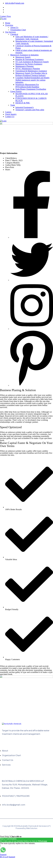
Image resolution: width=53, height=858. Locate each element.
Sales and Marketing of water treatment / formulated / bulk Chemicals (31, 38)
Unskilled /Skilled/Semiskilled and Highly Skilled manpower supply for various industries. (32, 80)
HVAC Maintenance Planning (27, 68)
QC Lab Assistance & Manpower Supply (32, 62)
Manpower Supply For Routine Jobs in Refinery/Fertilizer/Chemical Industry (31, 74)
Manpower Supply (23, 57)
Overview (9, 25)
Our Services (10, 32)
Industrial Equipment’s (24, 107)
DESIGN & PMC (22, 103)
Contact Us (9, 116)
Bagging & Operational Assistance (29, 59)
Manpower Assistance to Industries (24, 55)
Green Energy (16, 91)
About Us (14, 27)
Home (7, 23)
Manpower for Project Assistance (28, 64)
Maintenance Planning (24, 66)
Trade (12, 105)
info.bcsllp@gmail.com (14, 3)
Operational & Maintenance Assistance (31, 71)
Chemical (14, 34)
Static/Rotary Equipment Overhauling (30, 89)
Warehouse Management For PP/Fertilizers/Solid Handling (27, 85)
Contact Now (5, 16)
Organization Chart (18, 30)
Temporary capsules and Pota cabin (29, 110)
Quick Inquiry (11, 114)
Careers (8, 112)
